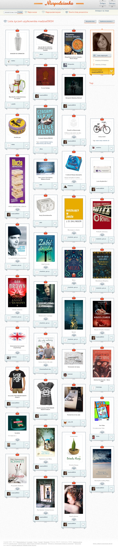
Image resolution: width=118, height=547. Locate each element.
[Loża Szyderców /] (102, 169)
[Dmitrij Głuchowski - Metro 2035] (102, 363)
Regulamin (46, 542)
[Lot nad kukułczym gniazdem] (17, 241)
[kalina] (9, 61)
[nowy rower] (102, 127)
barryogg (99, 387)
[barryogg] (93, 388)
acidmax (13, 357)
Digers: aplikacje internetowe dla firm (102, 543)
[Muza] (73, 264)
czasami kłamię (43, 142)
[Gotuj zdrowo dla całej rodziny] (45, 348)
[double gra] (17, 126)
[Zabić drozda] (45, 248)
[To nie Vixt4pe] (45, 76)
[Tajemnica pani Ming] (45, 442)
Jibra (41, 149)
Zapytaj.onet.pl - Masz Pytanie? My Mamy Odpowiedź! (32, 543)
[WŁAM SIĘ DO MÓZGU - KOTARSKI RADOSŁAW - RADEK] (45, 38)
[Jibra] (37, 150)
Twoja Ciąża (78, 543)
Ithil (41, 184)
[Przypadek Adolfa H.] (17, 470)
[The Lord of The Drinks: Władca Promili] (45, 168)
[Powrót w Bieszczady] (74, 122)
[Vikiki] (9, 145)
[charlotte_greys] (65, 238)
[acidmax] (9, 358)
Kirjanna (70, 185)
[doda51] (9, 445)
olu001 (13, 104)
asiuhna (98, 147)
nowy (100, 140)
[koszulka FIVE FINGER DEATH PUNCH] (17, 381)
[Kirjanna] (65, 186)
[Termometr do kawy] (73, 358)
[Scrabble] (17, 423)
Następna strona (77, 542)
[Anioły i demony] (17, 292)
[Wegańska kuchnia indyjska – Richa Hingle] (73, 43)
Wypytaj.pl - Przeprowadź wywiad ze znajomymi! (61, 543)
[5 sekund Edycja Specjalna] (73, 163)
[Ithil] (37, 185)
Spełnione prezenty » (106, 21)
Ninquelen (71, 64)
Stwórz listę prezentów (76, 11)
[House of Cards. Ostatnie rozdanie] (102, 314)
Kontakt (40, 542)
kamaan (70, 374)
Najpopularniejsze (51, 11)
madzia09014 (43, 95)
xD (108, 140)
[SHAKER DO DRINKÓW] (17, 41)
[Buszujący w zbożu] (73, 213)
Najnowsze (31, 11)
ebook (38, 143)
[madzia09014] (37, 96)
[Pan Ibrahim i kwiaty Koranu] (45, 493)
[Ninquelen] (65, 65)
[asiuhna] (93, 148)
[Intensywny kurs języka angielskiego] (17, 337)
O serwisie (29, 542)
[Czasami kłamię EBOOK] (45, 122)
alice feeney (47, 143)
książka (50, 142)
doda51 (13, 444)
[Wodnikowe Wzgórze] (102, 265)
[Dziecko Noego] (74, 448)
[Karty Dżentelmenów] (45, 205)
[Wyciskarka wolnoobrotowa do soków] (17, 83)
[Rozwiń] (74, 136)
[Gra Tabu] (102, 411)
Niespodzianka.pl (21, 542)
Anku (97, 436)
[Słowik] (73, 315)
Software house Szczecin (29, 545)
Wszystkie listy (90, 21)
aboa (41, 54)
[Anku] (93, 437)
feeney (42, 143)
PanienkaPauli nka (45, 369)
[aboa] (37, 55)
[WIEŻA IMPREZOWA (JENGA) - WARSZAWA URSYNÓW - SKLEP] (17, 180)
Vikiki (13, 144)
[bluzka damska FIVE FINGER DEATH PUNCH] (45, 393)
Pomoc (35, 542)
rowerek (105, 140)
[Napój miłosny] (73, 499)
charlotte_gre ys (73, 237)
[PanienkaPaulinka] (37, 370)
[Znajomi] (102, 55)
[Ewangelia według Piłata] (102, 463)
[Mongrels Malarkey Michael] (73, 86)
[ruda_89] (65, 423)
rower (97, 140)
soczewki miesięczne (17, 545)
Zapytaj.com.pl (13, 543)
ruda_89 (70, 422)
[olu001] (9, 105)
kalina (13, 60)
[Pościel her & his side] (73, 399)
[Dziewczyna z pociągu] (45, 298)
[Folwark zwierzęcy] (102, 215)
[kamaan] (65, 375)
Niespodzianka (59, 3)
